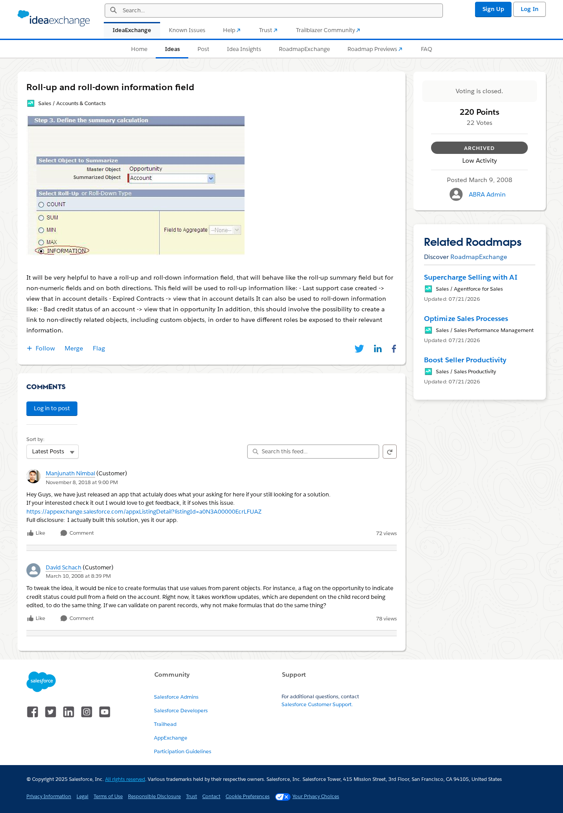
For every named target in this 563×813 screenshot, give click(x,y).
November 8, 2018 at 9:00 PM (82, 482)
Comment (81, 533)
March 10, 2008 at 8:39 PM (78, 576)
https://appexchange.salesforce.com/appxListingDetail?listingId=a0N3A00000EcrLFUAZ (144, 511)
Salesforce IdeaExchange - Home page (54, 18)
